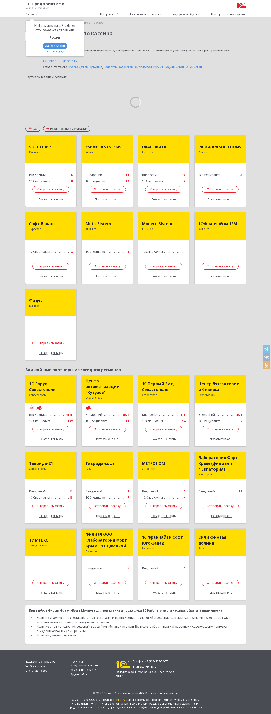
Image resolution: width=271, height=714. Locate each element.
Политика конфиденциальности (84, 663)
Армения (95, 67)
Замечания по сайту (83, 669)
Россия (158, 67)
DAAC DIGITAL (155, 146)
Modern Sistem (157, 223)
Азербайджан (78, 67)
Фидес (36, 300)
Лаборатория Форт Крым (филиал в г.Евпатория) (218, 463)
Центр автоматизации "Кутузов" (103, 386)
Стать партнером (36, 670)
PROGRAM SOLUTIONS (219, 146)
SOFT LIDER (40, 146)
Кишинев (49, 61)
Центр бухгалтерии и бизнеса (219, 386)
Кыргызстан (143, 67)
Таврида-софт (100, 463)
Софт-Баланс (42, 223)
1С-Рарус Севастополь (42, 386)
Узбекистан (193, 67)
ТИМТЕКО (39, 540)
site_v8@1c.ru (148, 666)
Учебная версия (35, 666)
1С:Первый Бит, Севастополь (158, 386)
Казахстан (125, 67)
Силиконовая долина (212, 540)
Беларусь (110, 67)
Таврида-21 (41, 463)
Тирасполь (69, 61)
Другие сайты (79, 674)
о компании (118, 699)
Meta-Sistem (98, 223)
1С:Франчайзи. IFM (217, 223)
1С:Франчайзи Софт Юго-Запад (162, 540)
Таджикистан (174, 67)
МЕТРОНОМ (153, 463)
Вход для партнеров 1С (40, 661)
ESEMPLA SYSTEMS (103, 146)
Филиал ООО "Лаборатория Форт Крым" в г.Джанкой (106, 540)
